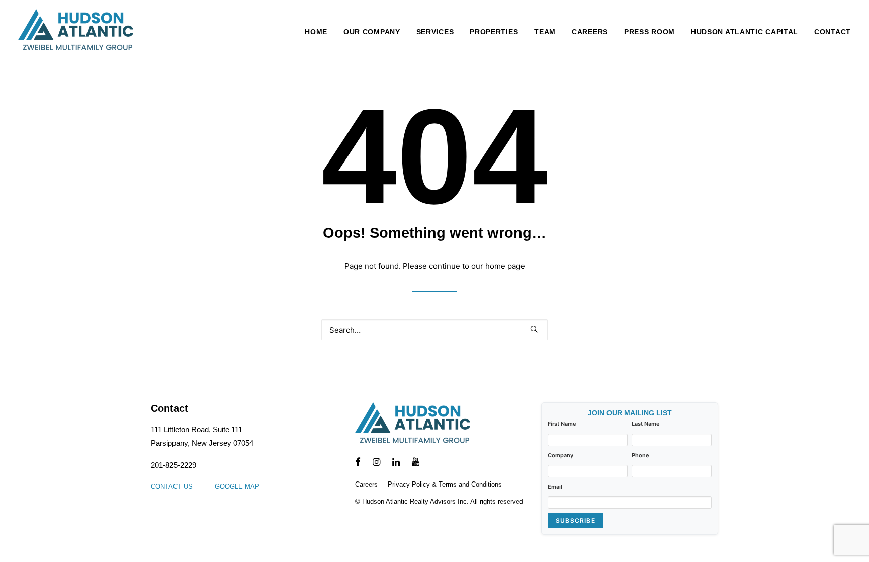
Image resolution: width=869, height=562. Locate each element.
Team (545, 32)
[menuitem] (319, 31)
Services (435, 32)
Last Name (646, 423)
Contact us (172, 486)
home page (505, 266)
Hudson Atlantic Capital (744, 32)
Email (555, 486)
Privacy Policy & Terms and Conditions (445, 484)
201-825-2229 (173, 465)
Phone (640, 455)
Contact (832, 32)
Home (316, 32)
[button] (534, 328)
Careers (590, 32)
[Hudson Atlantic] (75, 31)
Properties (494, 32)
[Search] (434, 329)
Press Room (649, 32)
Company (560, 455)
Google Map (237, 486)
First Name (562, 423)
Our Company (371, 32)
